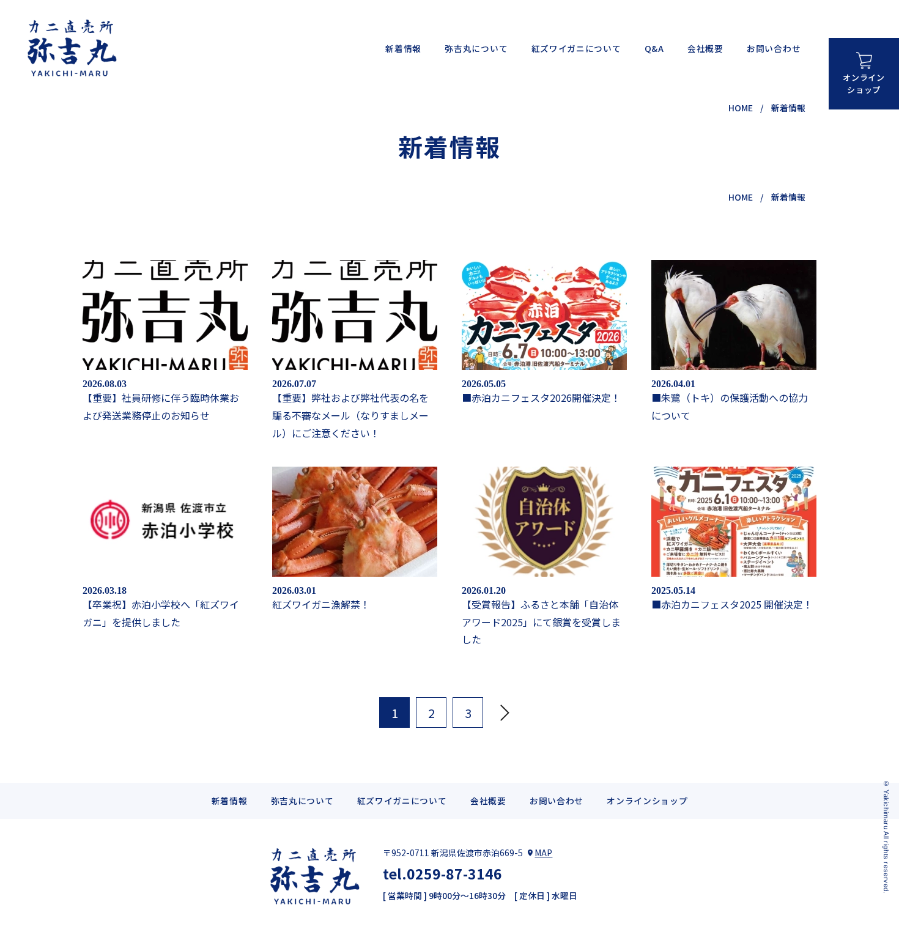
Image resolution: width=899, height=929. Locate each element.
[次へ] (504, 712)
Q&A (654, 48)
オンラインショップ (863, 83)
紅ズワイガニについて (576, 48)
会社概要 (705, 48)
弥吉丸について (476, 48)
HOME (740, 108)
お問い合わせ (774, 48)
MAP (543, 853)
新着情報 (403, 48)
